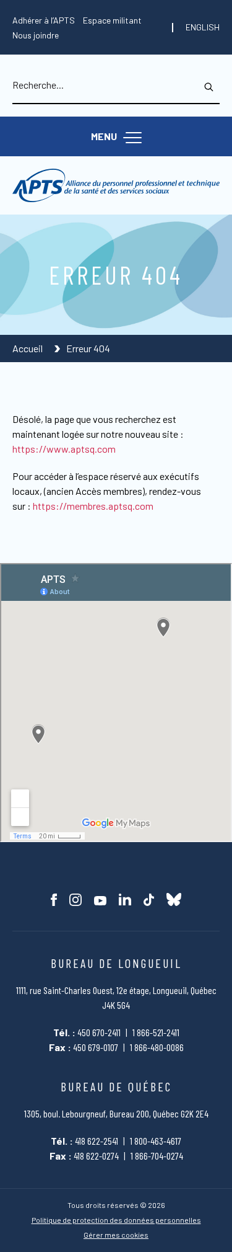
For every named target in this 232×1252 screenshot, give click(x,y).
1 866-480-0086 (157, 1047)
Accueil (28, 348)
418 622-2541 (96, 1141)
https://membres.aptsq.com (93, 506)
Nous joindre (35, 35)
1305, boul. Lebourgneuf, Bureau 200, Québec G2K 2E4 (116, 1113)
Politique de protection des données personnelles (116, 1220)
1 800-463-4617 (155, 1141)
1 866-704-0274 (157, 1155)
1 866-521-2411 (155, 1032)
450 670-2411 (99, 1032)
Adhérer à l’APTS (43, 20)
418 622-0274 (96, 1155)
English (203, 27)
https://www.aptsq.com (64, 449)
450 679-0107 (95, 1047)
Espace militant (112, 20)
